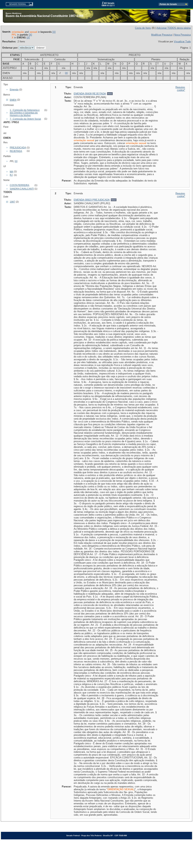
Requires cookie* (180, 88)
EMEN (13, 100)
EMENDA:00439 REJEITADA (90, 93)
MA (11, 171)
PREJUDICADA (18, 147)
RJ (11, 175)
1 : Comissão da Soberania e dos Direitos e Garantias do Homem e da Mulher (25, 113)
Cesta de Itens (143, 28)
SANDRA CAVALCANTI (22, 188)
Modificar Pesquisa (161, 34)
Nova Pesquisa (182, 34)
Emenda (14, 89)
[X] (54, 31)
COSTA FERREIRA (19, 185)
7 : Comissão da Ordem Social (25, 119)
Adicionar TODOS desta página (173, 28)
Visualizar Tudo (182, 41)
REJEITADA (16, 151)
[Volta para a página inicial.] (18, 3)
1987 (12, 201)
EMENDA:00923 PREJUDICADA (92, 199)
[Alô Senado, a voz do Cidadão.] (108, 6)
